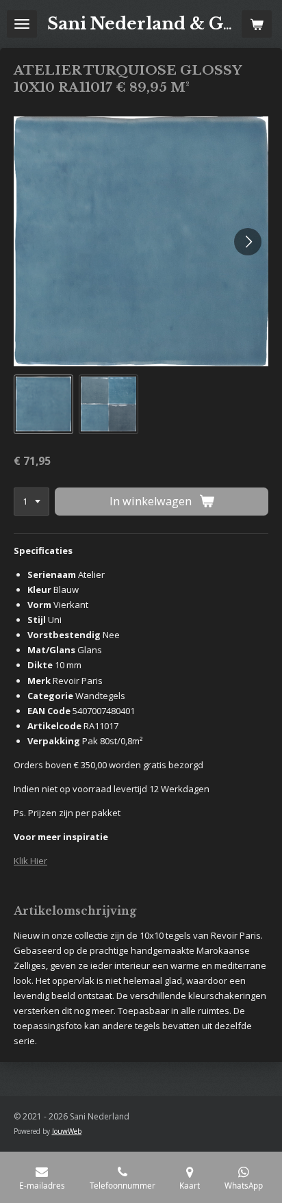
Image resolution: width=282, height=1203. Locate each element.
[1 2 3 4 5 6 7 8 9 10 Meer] (31, 501)
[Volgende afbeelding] (247, 241)
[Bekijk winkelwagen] (257, 24)
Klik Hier (30, 860)
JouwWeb (66, 1131)
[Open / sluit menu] (22, 24)
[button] (43, 404)
